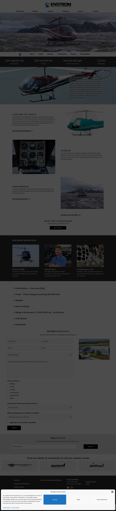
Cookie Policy (6, 507)
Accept (55, 499)
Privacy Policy (15, 507)
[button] (112, 492)
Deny (78, 499)
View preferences (102, 499)
